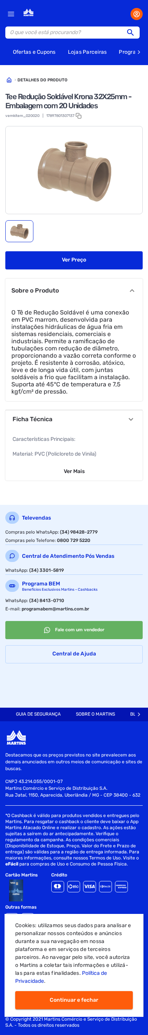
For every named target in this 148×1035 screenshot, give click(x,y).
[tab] (19, 231)
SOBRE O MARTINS (95, 714)
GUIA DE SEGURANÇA (38, 714)
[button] (133, 32)
